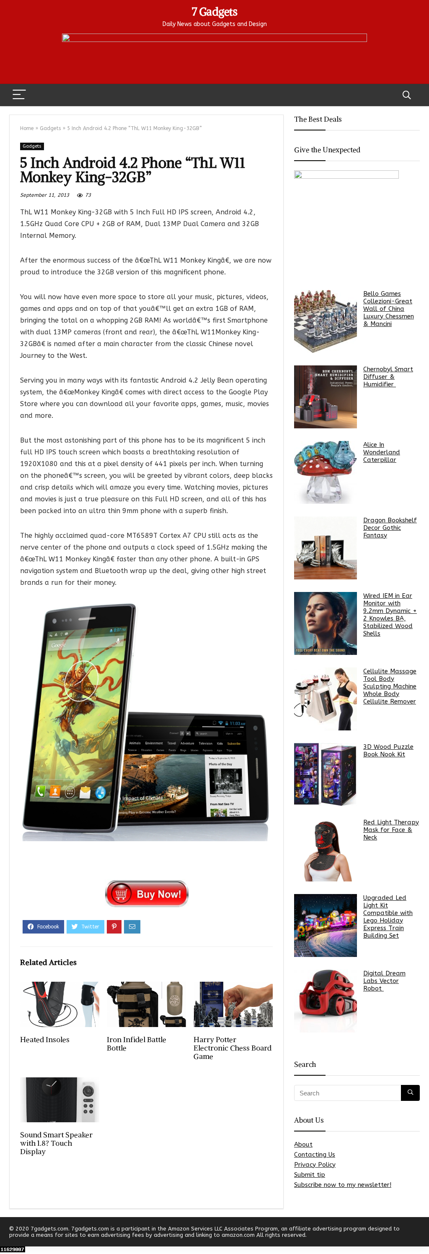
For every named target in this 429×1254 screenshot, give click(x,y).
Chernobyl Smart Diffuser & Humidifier (388, 376)
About (303, 1144)
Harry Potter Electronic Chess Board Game (232, 1048)
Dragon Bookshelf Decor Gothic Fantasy (390, 527)
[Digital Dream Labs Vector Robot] (325, 1001)
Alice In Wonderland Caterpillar (381, 452)
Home (27, 128)
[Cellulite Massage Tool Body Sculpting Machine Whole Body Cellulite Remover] (325, 698)
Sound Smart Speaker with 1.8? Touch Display (56, 1143)
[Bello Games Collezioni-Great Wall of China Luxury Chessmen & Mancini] (325, 321)
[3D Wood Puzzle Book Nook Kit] (325, 774)
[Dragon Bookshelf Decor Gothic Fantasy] (325, 547)
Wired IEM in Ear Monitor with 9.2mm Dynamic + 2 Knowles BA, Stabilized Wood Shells (390, 614)
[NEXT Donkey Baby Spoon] (420, 1233)
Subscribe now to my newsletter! (342, 1185)
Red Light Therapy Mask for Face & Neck (391, 830)
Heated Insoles (45, 1039)
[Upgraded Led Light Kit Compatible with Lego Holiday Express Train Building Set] (325, 925)
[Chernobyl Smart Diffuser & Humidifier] (325, 396)
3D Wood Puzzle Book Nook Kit (388, 750)
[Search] (407, 95)
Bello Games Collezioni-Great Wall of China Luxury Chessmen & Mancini (388, 309)
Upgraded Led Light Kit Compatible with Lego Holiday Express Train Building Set (388, 916)
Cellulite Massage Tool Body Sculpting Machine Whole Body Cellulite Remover (389, 686)
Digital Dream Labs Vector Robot (384, 981)
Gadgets (50, 128)
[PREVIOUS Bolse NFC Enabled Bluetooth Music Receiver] (8, 1233)
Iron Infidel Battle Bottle (136, 1044)
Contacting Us (314, 1154)
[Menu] (19, 95)
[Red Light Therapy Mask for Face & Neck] (325, 850)
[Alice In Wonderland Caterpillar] (325, 472)
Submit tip (309, 1174)
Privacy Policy (315, 1164)
